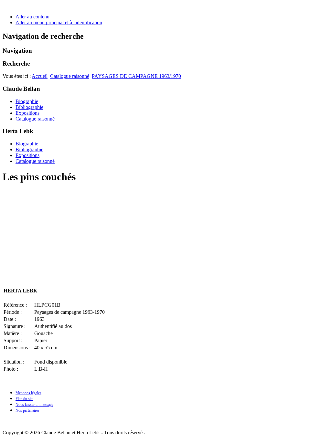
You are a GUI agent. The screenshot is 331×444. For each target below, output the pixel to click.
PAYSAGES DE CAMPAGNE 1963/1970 (136, 76)
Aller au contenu (32, 16)
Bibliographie (29, 107)
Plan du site (24, 398)
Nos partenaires (27, 410)
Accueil (40, 76)
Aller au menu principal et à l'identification (59, 22)
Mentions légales (28, 393)
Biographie (27, 101)
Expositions (27, 113)
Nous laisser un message (34, 404)
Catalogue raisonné (69, 76)
